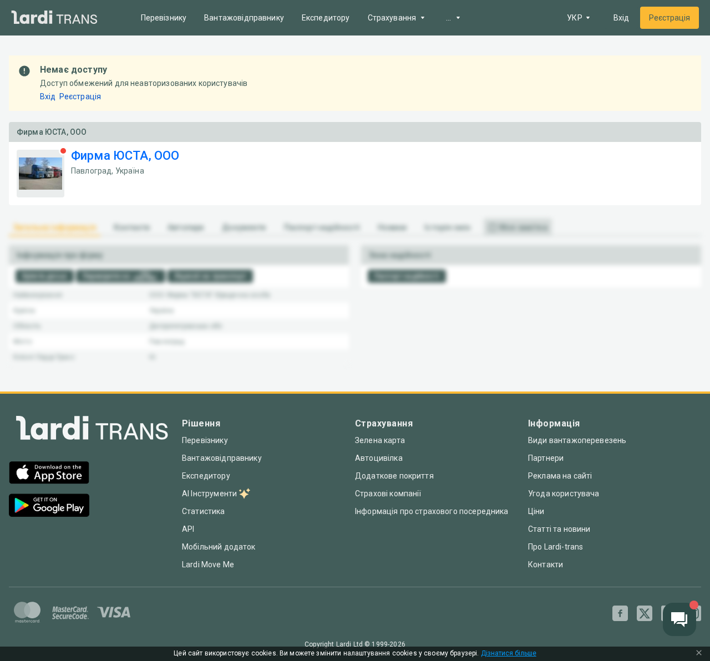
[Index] (92, 430)
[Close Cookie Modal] (698, 653)
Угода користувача (564, 493)
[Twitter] (644, 613)
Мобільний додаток (219, 546)
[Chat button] (679, 619)
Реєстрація (669, 17)
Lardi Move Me (208, 564)
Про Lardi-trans (555, 546)
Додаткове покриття (394, 475)
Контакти (545, 564)
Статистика (203, 511)
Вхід (621, 17)
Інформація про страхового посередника (432, 511)
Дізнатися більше (508, 653)
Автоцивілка (379, 458)
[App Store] (49, 474)
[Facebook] (620, 613)
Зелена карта (380, 440)
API (188, 529)
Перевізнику (164, 17)
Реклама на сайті (560, 475)
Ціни (536, 511)
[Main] (54, 18)
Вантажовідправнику (244, 17)
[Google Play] (49, 507)
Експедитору (326, 17)
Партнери (546, 458)
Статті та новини (559, 529)
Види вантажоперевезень (577, 440)
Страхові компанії (388, 493)
